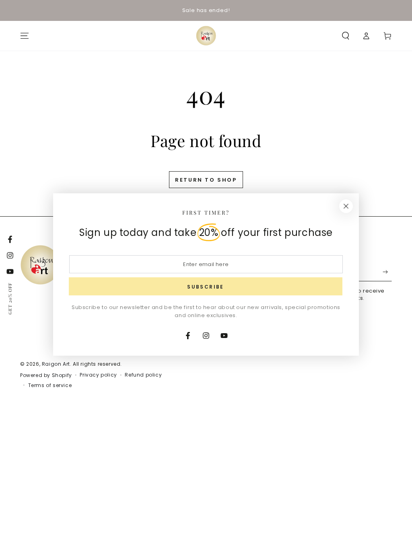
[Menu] (24, 36)
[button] (345, 36)
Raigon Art (56, 364)
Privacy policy (98, 375)
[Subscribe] (387, 272)
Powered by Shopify (46, 375)
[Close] (346, 206)
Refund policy (143, 375)
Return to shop (206, 180)
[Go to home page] (206, 36)
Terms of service (50, 385)
